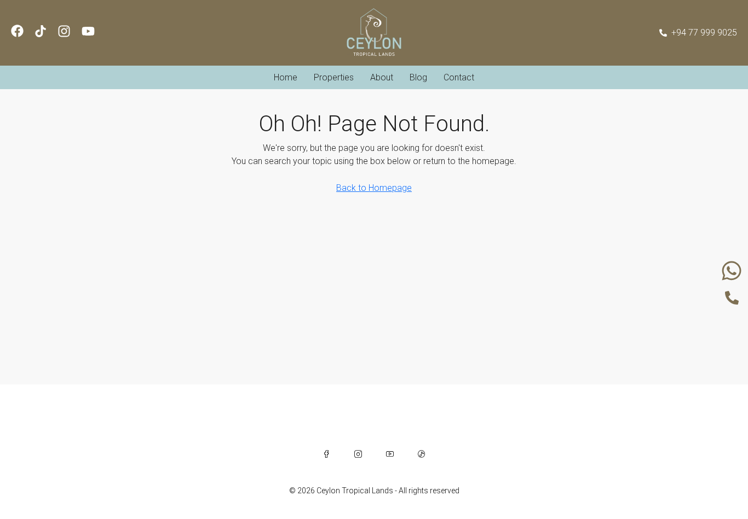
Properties (334, 77)
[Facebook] (326, 454)
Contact (459, 77)
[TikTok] (421, 454)
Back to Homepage (374, 188)
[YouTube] (390, 454)
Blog (418, 77)
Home (285, 77)
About (381, 77)
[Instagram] (358, 454)
